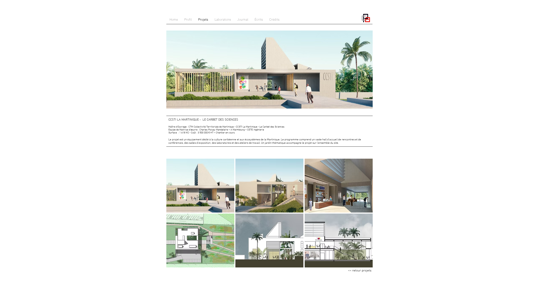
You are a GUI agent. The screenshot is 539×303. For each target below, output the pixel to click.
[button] (200, 186)
